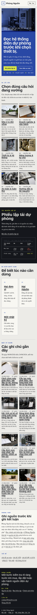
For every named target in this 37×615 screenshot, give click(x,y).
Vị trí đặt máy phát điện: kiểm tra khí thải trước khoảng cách (27, 488)
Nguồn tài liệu (7, 590)
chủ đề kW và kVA (28, 557)
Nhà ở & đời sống (8, 123)
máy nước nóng (28, 538)
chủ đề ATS (17, 557)
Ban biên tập (17, 590)
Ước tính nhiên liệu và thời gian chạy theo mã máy (27, 453)
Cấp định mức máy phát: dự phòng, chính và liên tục (9, 453)
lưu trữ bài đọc (10, 544)
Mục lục (31, 3)
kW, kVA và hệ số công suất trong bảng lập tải (10, 415)
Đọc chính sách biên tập (14, 532)
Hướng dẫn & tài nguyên (26, 190)
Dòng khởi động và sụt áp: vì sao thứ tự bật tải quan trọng (27, 416)
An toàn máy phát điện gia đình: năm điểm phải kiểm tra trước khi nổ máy (9, 490)
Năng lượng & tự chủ (26, 156)
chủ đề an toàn (7, 557)
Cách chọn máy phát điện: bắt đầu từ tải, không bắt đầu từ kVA (10, 381)
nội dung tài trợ (20, 560)
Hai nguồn (25, 288)
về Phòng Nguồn (29, 532)
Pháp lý (10, 612)
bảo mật (11, 560)
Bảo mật (4, 612)
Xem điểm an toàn (25, 68)
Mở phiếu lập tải (10, 68)
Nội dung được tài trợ (22, 612)
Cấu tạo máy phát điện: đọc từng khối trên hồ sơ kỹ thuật (26, 381)
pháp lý (5, 560)
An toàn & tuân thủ (9, 190)
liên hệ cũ (9, 547)
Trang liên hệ (6, 602)
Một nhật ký (9, 318)
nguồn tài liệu (13, 535)
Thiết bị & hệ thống (8, 156)
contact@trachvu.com (9, 600)
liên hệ (4, 535)
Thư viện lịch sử (22, 544)
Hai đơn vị (8, 288)
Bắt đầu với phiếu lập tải (10, 234)
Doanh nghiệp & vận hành (27, 123)
